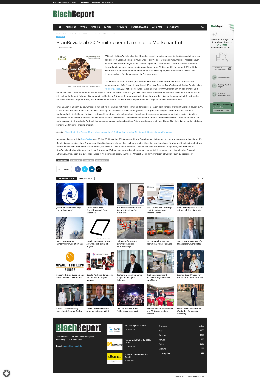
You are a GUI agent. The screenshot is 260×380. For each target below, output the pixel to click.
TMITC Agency (81, 376)
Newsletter (107, 2)
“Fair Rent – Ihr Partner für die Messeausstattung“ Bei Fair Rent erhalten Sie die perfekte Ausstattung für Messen (119, 132)
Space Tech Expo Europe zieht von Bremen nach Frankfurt (70, 276)
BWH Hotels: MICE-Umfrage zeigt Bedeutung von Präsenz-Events (159, 210)
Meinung (162, 349)
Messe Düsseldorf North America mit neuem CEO (98, 309)
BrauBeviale (87, 139)
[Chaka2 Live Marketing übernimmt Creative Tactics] (70, 295)
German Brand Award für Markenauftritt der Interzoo (190, 276)
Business (71, 27)
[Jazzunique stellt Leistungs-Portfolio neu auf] (70, 194)
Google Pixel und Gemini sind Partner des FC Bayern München (100, 277)
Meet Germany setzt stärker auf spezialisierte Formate (190, 208)
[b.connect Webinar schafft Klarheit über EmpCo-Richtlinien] (130, 194)
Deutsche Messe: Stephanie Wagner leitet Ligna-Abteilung (129, 277)
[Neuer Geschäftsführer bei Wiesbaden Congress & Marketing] (190, 295)
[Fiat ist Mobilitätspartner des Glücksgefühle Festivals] (160, 228)
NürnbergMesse (112, 89)
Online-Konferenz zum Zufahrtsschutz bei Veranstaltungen (127, 244)
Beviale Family (76, 160)
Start (58, 34)
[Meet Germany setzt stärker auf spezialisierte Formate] (190, 194)
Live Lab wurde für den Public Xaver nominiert (127, 309)
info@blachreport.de (73, 346)
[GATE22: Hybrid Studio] (114, 329)
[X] (85, 169)
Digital (108, 27)
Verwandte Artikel (66, 178)
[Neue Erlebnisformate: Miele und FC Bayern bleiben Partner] (160, 295)
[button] (202, 27)
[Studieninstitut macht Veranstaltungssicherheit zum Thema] (160, 261)
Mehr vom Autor (85, 178)
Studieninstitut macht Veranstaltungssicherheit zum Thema (158, 277)
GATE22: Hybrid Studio (135, 325)
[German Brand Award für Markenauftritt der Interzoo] (190, 261)
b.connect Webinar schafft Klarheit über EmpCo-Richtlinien (129, 210)
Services (122, 27)
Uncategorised (165, 353)
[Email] (99, 169)
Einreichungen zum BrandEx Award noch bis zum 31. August (100, 244)
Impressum (179, 376)
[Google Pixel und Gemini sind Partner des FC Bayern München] (100, 261)
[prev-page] (198, 178)
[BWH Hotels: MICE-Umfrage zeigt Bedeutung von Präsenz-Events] (160, 194)
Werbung (95, 2)
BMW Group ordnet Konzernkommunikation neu (69, 242)
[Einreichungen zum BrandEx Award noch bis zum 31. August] (100, 228)
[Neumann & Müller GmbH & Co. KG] (114, 344)
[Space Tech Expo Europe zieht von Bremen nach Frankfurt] (70, 261)
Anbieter (157, 27)
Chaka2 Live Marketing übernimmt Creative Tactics (69, 309)
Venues (95, 27)
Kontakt (85, 2)
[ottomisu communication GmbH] (114, 358)
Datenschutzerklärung (195, 376)
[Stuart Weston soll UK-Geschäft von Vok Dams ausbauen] (100, 194)
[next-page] (202, 178)
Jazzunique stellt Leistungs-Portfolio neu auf (68, 208)
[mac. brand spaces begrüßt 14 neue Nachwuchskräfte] (190, 228)
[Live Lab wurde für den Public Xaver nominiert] (130, 295)
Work (83, 27)
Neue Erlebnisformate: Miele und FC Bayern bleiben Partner (160, 311)
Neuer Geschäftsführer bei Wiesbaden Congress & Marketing (189, 311)
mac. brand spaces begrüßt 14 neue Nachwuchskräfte (189, 242)
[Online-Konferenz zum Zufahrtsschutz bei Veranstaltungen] (130, 228)
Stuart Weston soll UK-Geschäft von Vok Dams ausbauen (97, 210)
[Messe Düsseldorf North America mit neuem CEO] (100, 295)
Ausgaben (173, 27)
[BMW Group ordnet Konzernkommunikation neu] (70, 228)
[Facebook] (78, 169)
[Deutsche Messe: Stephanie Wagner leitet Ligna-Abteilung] (130, 261)
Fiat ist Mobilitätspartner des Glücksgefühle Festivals (159, 242)
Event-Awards (139, 27)
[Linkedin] (92, 169)
